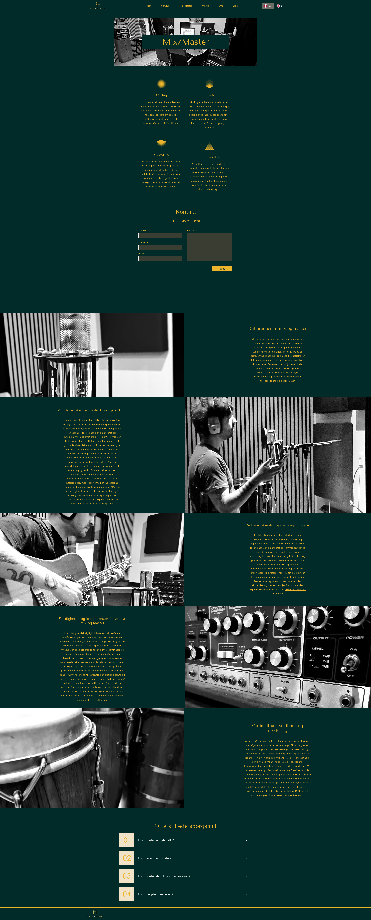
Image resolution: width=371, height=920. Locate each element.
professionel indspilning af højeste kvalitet (90, 499)
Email (141, 254)
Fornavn (142, 231)
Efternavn (143, 242)
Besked (190, 231)
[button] (166, 5)
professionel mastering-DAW (280, 770)
